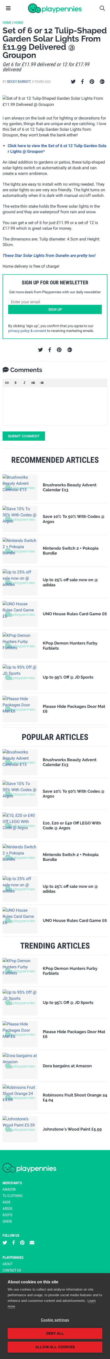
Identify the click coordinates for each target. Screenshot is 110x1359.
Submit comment (24, 436)
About (8, 1264)
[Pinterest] (92, 82)
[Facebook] (82, 82)
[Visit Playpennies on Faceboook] (13, 1242)
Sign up (55, 309)
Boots (7, 1215)
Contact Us (12, 1270)
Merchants (12, 1183)
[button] (7, 383)
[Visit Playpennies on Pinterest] (22, 1242)
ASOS (6, 1202)
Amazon (9, 1189)
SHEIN (7, 1221)
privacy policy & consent (27, 331)
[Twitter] (73, 82)
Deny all (55, 1333)
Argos (7, 1208)
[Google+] (102, 82)
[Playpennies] (55, 8)
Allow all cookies (55, 1347)
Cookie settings (55, 1320)
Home (7, 23)
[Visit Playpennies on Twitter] (5, 1242)
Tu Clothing (13, 1196)
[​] (55, 406)
